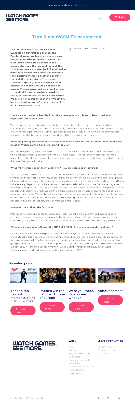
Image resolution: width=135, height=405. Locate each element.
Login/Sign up (76, 373)
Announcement (110, 291)
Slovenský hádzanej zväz (82, 366)
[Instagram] (107, 397)
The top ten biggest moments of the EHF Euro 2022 (23, 296)
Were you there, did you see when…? (81, 294)
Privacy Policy (105, 346)
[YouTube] (103, 397)
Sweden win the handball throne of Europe (52, 294)
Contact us (74, 350)
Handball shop (76, 370)
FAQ (71, 346)
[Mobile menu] (100, 17)
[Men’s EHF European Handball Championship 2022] (23, 17)
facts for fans (79, 5)
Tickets (120, 17)
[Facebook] (99, 397)
